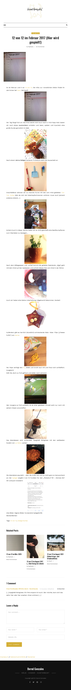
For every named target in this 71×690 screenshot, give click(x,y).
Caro (18, 90)
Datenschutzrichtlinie (18, 657)
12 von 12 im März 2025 (14, 554)
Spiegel (14, 478)
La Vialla (18, 443)
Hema (17, 335)
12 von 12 (35, 33)
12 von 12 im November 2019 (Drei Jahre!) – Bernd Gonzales (22, 589)
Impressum (4, 657)
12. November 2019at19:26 (47, 589)
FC (24, 367)
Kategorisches (23, 521)
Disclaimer (31, 657)
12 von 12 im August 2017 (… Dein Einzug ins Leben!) (35, 562)
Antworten (61, 589)
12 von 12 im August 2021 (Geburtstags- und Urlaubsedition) (55, 556)
